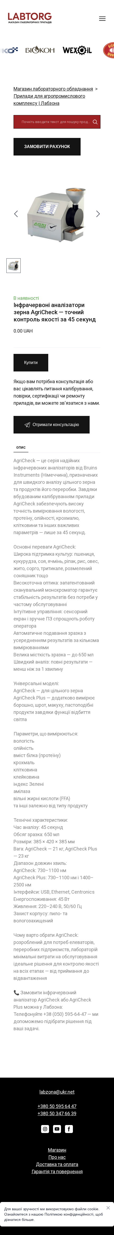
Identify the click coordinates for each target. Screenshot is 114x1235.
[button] (95, 122)
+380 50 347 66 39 (57, 1113)
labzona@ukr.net (57, 1092)
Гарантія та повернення (57, 1171)
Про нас (57, 1157)
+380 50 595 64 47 (57, 1106)
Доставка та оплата (57, 1164)
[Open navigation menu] (102, 18)
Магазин (57, 1150)
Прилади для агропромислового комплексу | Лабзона (49, 99)
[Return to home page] (29, 18)
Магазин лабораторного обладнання (53, 89)
